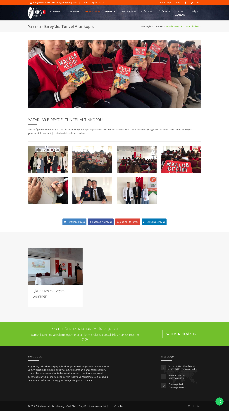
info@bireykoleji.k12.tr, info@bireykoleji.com (55, 2)
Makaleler (158, 26)
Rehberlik (110, 11)
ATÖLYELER (146, 11)
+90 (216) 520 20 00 (93, 2)
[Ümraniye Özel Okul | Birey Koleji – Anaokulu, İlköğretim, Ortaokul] (36, 12)
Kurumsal (56, 11)
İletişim (194, 11)
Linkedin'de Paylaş (155, 221)
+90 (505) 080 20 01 (176, 378)
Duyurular (127, 11)
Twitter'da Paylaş (75, 221)
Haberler (74, 11)
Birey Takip (165, 2)
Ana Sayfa (146, 26)
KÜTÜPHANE (163, 11)
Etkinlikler (91, 11)
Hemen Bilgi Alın (183, 334)
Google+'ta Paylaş (128, 221)
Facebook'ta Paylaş (101, 221)
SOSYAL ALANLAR (180, 13)
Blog (177, 2)
